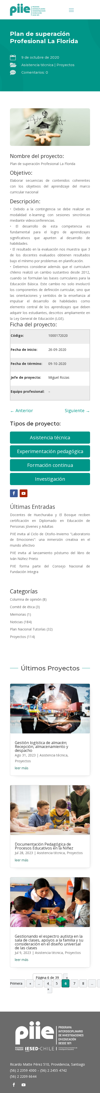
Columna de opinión (26, 599)
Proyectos (66, 65)
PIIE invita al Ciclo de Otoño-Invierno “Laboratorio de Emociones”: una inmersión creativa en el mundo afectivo (50, 540)
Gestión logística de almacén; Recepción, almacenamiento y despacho (41, 746)
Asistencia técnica (37, 65)
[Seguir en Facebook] (14, 493)
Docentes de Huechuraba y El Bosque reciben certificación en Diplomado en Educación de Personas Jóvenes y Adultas (50, 520)
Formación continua (50, 465)
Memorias (18, 614)
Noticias (16, 622)
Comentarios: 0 (34, 72)
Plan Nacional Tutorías (28, 629)
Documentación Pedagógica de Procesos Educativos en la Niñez (44, 846)
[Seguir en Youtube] (23, 493)
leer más (21, 768)
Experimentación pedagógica (50, 451)
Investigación (50, 479)
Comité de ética (22, 607)
